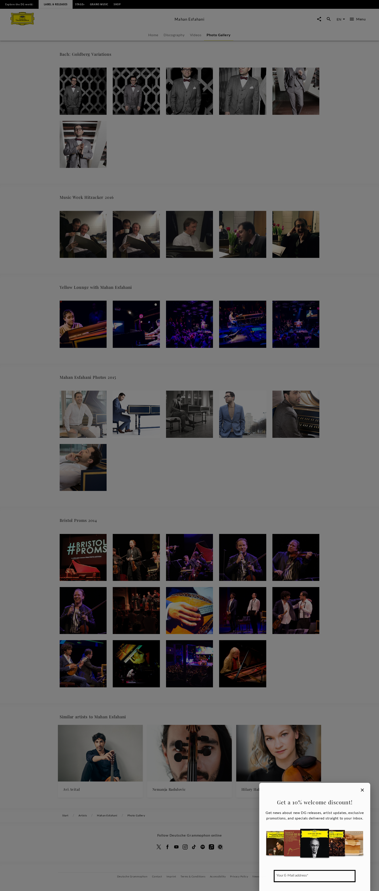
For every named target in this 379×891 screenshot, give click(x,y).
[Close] (362, 790)
